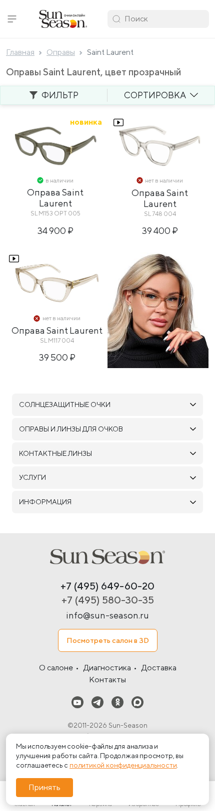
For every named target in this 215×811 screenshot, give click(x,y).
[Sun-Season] (107, 556)
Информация (45, 502)
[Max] (138, 702)
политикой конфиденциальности (123, 765)
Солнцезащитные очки (64, 404)
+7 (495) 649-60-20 (107, 586)
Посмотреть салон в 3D (107, 640)
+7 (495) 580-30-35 (108, 600)
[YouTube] (78, 702)
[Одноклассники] (118, 702)
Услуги (32, 477)
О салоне (56, 667)
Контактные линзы (55, 453)
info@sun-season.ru (107, 615)
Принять (44, 787)
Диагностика (107, 667)
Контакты (107, 679)
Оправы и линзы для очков (71, 429)
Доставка (159, 667)
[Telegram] (98, 702)
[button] (12, 19)
